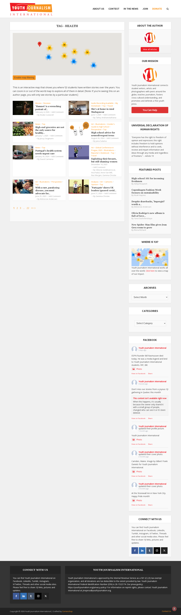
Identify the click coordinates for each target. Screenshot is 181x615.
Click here (150, 270)
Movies (38, 103)
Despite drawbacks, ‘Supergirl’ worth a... (148, 203)
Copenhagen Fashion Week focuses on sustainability (146, 191)
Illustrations (100, 124)
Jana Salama (101, 141)
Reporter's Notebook (100, 153)
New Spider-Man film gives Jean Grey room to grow (149, 226)
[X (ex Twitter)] (164, 550)
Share (150, 373)
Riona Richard (140, 230)
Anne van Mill (106, 172)
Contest (113, 8)
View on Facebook (138, 373)
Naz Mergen (96, 175)
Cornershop (67, 611)
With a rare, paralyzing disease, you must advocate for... (47, 190)
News (37, 124)
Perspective (96, 129)
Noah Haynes (140, 195)
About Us (98, 8)
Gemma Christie (109, 175)
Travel (110, 106)
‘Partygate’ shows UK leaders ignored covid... (103, 189)
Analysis (94, 181)
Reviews (47, 103)
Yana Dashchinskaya (143, 218)
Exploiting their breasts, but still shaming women (104, 160)
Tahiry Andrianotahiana (106, 117)
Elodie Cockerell (47, 115)
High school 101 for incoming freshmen (148, 180)
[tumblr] (149, 550)
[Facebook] (135, 550)
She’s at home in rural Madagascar (102, 110)
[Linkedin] (142, 550)
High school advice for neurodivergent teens (103, 134)
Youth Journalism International (152, 348)
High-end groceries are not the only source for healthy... (49, 130)
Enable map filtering (24, 77)
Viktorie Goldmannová (105, 170)
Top (104, 106)
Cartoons (108, 181)
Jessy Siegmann (47, 138)
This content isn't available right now (149, 398)
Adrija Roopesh (140, 184)
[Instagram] (157, 550)
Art (92, 124)
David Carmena (46, 159)
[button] (39, 44)
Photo (139, 369)
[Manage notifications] (174, 609)
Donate (157, 8)
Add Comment (57, 112)
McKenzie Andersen (48, 199)
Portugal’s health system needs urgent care (48, 152)
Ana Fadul (95, 172)
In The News (131, 8)
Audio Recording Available (102, 103)
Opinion (94, 184)
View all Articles (150, 49)
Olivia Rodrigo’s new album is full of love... (148, 214)
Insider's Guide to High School (103, 125)
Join (145, 8)
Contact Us (166, 611)
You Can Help (150, 110)
